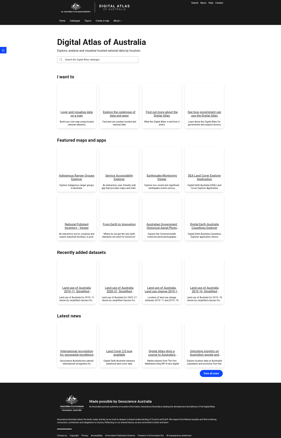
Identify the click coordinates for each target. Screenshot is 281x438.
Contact (219, 2)
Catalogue (75, 20)
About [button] (117, 20)
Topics (87, 20)
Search (194, 2)
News (203, 2)
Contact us (62, 435)
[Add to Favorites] (3, 50)
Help (210, 2)
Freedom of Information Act (151, 435)
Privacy (85, 435)
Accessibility (96, 435)
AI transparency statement (179, 435)
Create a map (102, 20)
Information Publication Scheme (120, 435)
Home (62, 20)
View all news (211, 373)
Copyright (74, 435)
